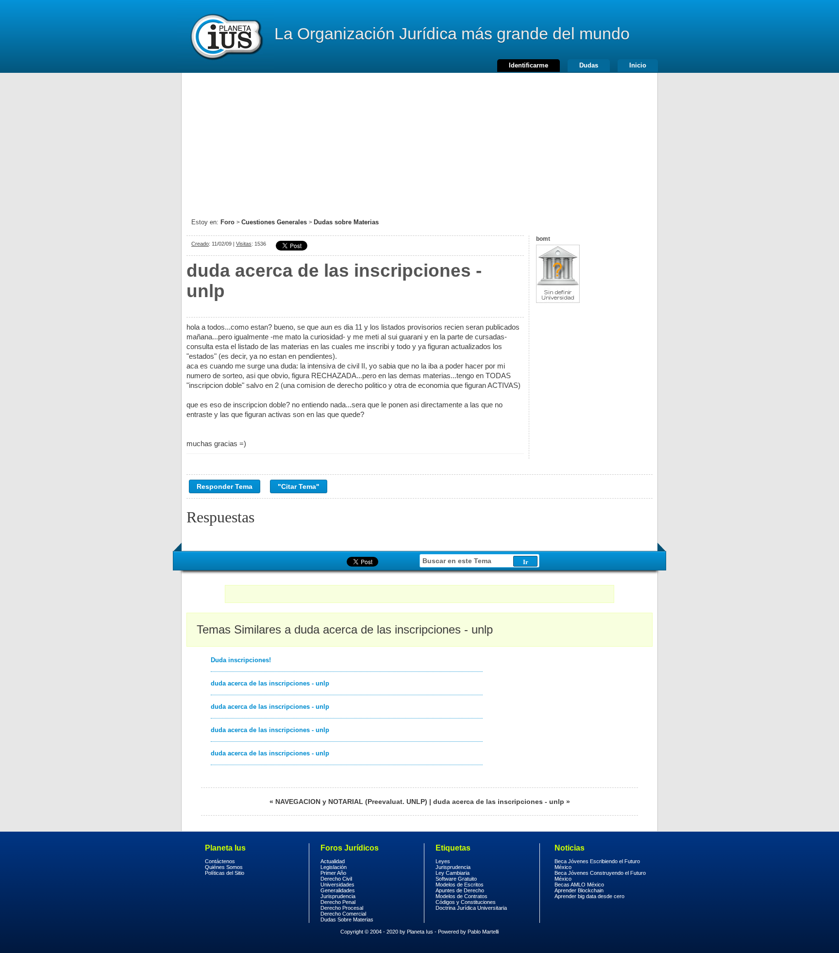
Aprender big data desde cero (589, 896)
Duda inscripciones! (241, 660)
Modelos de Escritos (460, 884)
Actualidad (332, 861)
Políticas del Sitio (224, 873)
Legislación (333, 867)
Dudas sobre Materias (346, 222)
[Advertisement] (419, 141)
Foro (227, 222)
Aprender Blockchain (579, 890)
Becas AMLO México (579, 884)
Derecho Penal (337, 902)
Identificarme (528, 65)
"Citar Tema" (298, 486)
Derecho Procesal (341, 908)
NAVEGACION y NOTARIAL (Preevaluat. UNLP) (351, 801)
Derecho (225, 36)
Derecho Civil (336, 879)
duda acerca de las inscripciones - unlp (270, 683)
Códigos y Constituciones (466, 902)
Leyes (443, 861)
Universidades (337, 884)
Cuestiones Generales (274, 222)
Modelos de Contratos (461, 896)
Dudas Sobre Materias (346, 919)
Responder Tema (224, 486)
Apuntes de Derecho (460, 890)
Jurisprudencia (337, 896)
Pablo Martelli (483, 932)
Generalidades (337, 890)
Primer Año (333, 873)
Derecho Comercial (343, 914)
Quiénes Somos (224, 867)
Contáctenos (220, 861)
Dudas (588, 65)
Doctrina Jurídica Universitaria (471, 908)
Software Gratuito (456, 879)
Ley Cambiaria (453, 873)
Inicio (637, 65)
